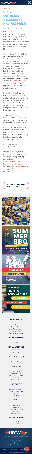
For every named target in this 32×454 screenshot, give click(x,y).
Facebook (13, 166)
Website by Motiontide (26, 452)
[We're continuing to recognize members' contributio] (16, 211)
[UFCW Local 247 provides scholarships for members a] (16, 299)
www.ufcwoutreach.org (12, 161)
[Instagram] (17, 442)
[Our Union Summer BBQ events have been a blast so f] (16, 240)
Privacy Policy (18, 452)
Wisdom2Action (12, 83)
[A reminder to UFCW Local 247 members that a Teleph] (16, 269)
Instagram (21, 166)
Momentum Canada (20, 81)
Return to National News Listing (16, 185)
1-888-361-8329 (16, 440)
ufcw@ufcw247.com (16, 445)
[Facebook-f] (14, 442)
